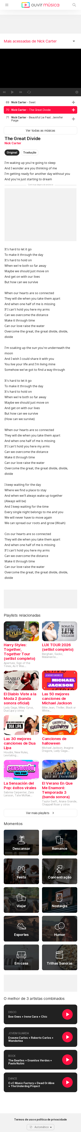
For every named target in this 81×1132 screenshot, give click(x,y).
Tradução (29, 152)
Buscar (74, 5)
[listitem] (40, 102)
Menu (7, 5)
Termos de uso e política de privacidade (40, 1119)
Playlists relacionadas (22, 615)
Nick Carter (13, 143)
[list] (40, 111)
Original (12, 152)
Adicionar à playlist (73, 102)
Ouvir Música (40, 5)
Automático (41, 1127)
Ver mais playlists (37, 813)
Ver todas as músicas (40, 130)
